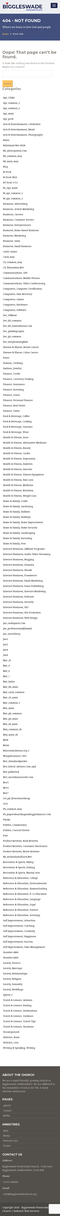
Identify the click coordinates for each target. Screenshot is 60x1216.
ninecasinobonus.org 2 (16, 750)
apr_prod (8, 119)
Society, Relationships (15, 973)
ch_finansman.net (13, 267)
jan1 (5, 639)
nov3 (6, 787)
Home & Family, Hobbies (16, 511)
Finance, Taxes (11, 411)
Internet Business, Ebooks (17, 570)
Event (6, 357)
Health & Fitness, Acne (15, 437)
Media (6, 1115)
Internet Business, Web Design (20, 618)
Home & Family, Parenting (17, 538)
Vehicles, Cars (11, 1042)
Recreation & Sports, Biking (18, 862)
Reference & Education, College (20, 878)
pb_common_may (12, 809)
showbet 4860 (10, 952)
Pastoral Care (10, 1140)
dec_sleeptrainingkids (15, 342)
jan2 (5, 644)
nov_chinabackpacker (15, 761)
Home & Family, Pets (14, 543)
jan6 (5, 655)
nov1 (6, 782)
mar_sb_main (10, 724)
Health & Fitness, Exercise (17, 469)
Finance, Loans (11, 395)
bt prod (7, 172)
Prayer (7, 1145)
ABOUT (7, 1105)
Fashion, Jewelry (12, 368)
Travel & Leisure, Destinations (20, 1010)
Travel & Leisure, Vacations (18, 1026)
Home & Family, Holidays (17, 517)
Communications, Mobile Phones (21, 278)
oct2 (5, 803)
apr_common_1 (11, 103)
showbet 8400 (10, 957)
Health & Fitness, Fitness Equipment (23, 474)
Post (5, 835)
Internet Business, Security (18, 602)
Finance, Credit (11, 373)
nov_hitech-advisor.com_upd (19, 766)
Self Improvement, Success (18, 941)
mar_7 (6, 676)
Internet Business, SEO (15, 607)
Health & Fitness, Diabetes (17, 464)
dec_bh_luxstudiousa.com (17, 326)
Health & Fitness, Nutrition (18, 490)
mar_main (8, 708)
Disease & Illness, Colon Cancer (20, 352)
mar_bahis (9, 681)
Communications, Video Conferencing (24, 283)
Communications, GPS (15, 273)
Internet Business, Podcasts (18, 596)
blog (5, 166)
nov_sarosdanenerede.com (18, 777)
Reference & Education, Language (22, 899)
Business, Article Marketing (18, 209)
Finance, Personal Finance (18, 400)
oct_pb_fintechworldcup (16, 798)
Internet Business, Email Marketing (23, 580)
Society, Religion (12, 979)
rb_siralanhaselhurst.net (17, 856)
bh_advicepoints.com (15, 150)
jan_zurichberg (11, 634)
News (6, 745)
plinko (6, 819)
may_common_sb (12, 729)
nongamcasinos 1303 (14, 756)
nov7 (6, 793)
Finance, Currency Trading (18, 379)
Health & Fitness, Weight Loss (19, 496)
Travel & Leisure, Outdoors (18, 1016)
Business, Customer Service (18, 219)
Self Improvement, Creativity (19, 931)
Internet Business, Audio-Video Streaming (26, 554)
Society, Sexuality (12, 984)
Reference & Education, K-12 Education (25, 894)
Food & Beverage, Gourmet (17, 426)
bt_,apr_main (10, 188)
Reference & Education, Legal (19, 904)
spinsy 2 (7, 995)
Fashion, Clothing (13, 363)
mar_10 (7, 660)
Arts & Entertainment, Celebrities (21, 124)
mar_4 (6, 665)
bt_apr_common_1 (13, 193)
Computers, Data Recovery (17, 294)
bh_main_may (10, 161)
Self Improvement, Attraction (19, 920)
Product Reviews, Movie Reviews (21, 851)
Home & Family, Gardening (18, 506)
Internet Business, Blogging (18, 559)
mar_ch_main (10, 697)
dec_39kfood (10, 315)
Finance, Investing (13, 389)
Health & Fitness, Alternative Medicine (25, 442)
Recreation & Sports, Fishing (19, 867)
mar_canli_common (13, 692)
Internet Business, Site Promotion (22, 612)
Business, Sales (11, 241)
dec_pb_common (12, 336)
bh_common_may (12, 156)
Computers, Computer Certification (22, 288)
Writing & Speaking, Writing (19, 1048)
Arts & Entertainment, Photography (23, 135)
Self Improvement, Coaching (19, 926)
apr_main (8, 113)
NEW (5, 740)
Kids (5, 1130)
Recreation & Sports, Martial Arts (21, 872)
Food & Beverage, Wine (16, 432)
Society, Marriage (12, 968)
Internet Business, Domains (18, 565)
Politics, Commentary (15, 825)
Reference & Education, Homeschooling (25, 888)
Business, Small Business (17, 246)
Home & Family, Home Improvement (23, 522)
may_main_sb (10, 734)
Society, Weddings (13, 989)
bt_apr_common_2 (13, 198)
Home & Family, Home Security (20, 527)
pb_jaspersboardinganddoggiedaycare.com (27, 814)
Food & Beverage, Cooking (17, 421)
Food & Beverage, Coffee (16, 416)
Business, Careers (13, 214)
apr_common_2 (11, 108)
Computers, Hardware (15, 304)
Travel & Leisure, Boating (17, 1005)
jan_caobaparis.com (14, 623)
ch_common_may (12, 262)
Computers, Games (13, 299)
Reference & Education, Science (20, 910)
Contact (7, 1110)
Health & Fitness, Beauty (17, 448)
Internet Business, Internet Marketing (24, 591)
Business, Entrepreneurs (17, 225)
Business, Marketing (14, 235)
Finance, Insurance (14, 384)
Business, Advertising (15, 204)
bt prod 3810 (10, 177)
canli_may (9, 257)
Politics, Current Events (16, 830)
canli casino (10, 251)
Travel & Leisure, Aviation (17, 1000)
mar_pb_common (12, 713)
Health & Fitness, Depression (19, 458)
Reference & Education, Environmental (25, 883)
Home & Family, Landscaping (19, 533)
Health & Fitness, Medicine (18, 485)
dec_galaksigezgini (13, 331)
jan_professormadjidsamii (17, 628)
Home (5, 34)
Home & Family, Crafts (15, 501)
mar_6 (6, 671)
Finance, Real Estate (14, 405)
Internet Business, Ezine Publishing (23, 586)
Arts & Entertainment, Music (19, 129)
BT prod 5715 (10, 182)
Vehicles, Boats (11, 1037)
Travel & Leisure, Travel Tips (19, 1021)
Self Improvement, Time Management (24, 947)
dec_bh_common (12, 320)
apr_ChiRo (9, 97)
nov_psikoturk (11, 772)
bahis (6, 140)
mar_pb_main (10, 718)
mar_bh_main (10, 687)
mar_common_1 (11, 703)
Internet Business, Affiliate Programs (24, 549)
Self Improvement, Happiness (19, 936)
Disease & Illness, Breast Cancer (21, 347)
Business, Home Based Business (21, 230)
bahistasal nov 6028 (14, 145)
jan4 (5, 649)
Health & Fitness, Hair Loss (18, 480)
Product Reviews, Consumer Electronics (25, 846)
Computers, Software (14, 310)
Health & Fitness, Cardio (16, 453)
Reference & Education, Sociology (21, 915)
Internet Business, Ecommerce (20, 575)
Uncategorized (11, 1032)
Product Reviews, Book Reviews (20, 841)
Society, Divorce (11, 963)
